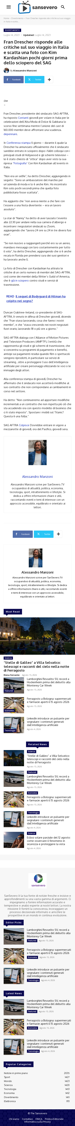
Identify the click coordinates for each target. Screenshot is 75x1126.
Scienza (8, 658)
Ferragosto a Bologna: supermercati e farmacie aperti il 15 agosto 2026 (49, 700)
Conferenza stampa (19, 142)
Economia (9, 710)
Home (6, 18)
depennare (10, 134)
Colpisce (24, 425)
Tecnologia (10, 730)
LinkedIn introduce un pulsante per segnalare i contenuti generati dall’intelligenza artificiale (48, 722)
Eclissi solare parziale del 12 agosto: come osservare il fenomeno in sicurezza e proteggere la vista (48, 841)
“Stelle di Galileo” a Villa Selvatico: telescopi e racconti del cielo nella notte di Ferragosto (36, 666)
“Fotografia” (20, 163)
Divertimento (17, 18)
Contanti (23, 117)
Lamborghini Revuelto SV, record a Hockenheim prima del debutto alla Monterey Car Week (48, 682)
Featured (9, 691)
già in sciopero (20, 280)
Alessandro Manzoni (25, 70)
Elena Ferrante (11, 675)
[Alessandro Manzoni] (7, 70)
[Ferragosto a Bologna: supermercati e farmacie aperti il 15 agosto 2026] (14, 705)
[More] (49, 79)
